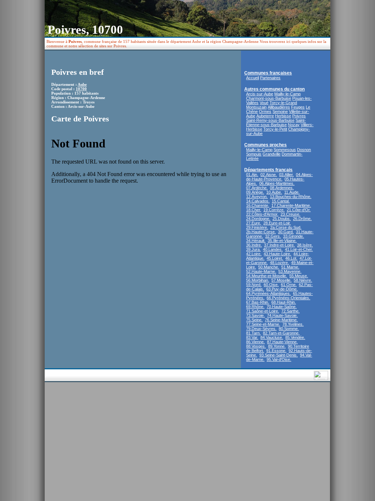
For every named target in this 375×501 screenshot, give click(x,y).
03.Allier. (286, 174)
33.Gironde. (293, 236)
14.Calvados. (258, 201)
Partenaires (270, 78)
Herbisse (283, 116)
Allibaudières (279, 107)
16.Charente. (257, 205)
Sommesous (285, 149)
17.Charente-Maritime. (291, 205)
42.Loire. (253, 254)
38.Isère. (305, 245)
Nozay (294, 124)
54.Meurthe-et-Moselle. (266, 276)
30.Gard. (286, 232)
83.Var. (252, 337)
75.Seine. (254, 320)
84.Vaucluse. (271, 337)
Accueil (252, 78)
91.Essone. (276, 350)
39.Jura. (253, 249)
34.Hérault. (256, 240)
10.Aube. (274, 192)
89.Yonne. (277, 346)
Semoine (280, 111)
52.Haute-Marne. (261, 271)
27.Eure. (253, 223)
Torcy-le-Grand (283, 102)
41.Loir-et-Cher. (299, 249)
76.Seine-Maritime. (281, 320)
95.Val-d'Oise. (279, 359)
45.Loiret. (275, 258)
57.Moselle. (281, 280)
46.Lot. (291, 258)
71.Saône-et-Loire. (262, 311)
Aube (82, 84)
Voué (264, 102)
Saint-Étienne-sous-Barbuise (276, 122)
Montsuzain (256, 107)
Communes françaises (268, 73)
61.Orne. (289, 284)
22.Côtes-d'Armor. (262, 214)
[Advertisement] (191, 93)
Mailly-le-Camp (287, 94)
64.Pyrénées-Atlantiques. (268, 293)
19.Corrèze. (274, 210)
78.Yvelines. (293, 324)
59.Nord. (253, 284)
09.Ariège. (255, 192)
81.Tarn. (253, 333)
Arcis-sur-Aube (259, 94)
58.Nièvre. (303, 280)
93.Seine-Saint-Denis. (278, 355)
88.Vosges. (256, 346)
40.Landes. (273, 249)
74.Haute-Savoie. (282, 315)
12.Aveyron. (257, 196)
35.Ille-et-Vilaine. (282, 240)
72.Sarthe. (290, 311)
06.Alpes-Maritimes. (276, 183)
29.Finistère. (257, 227)
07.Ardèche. (257, 188)
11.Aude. (292, 192)
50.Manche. (268, 267)
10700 (81, 89)
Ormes (265, 111)
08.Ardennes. (282, 188)
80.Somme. (289, 328)
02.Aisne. (268, 174)
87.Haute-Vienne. (282, 342)
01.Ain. (252, 174)
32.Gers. (273, 236)
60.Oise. (271, 284)
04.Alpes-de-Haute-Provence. (279, 176)
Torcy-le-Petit (275, 129)
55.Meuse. (298, 276)
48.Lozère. (279, 262)
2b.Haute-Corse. (261, 232)
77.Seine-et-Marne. (263, 324)
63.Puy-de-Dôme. (282, 289)
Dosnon (304, 149)
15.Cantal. (281, 201)
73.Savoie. (255, 315)
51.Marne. (290, 267)
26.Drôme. (302, 218)
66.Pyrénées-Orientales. (288, 298)
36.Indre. (254, 245)
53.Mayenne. (289, 271)
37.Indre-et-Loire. (279, 245)
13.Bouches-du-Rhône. (290, 196)
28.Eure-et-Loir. (277, 223)
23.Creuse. (290, 214)
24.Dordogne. (258, 218)
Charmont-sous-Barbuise (268, 98)
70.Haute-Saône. (282, 306)
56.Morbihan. (257, 280)
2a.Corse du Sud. (285, 227)
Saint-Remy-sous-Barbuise (270, 120)
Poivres (299, 116)
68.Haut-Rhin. (283, 302)
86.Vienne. (255, 342)
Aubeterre (265, 116)
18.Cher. (253, 210)
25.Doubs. (281, 218)
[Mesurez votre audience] (321, 378)
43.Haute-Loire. (277, 254)
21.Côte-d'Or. (299, 210)
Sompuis (253, 154)
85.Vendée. (295, 337)
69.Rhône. (255, 306)
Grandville (272, 154)
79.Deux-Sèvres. (261, 328)
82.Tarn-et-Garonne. (281, 333)
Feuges (298, 107)
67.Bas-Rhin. (257, 302)
